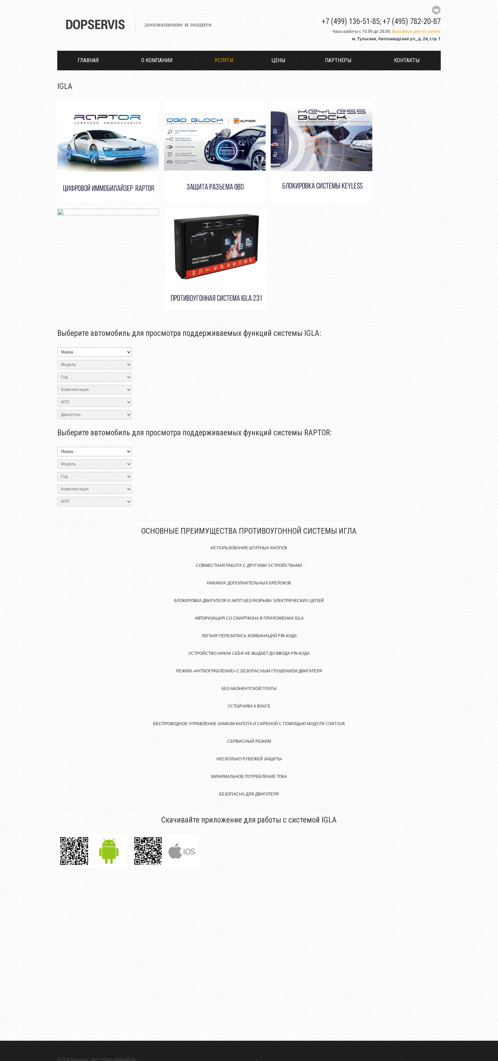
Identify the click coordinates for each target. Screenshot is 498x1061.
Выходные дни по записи (416, 31)
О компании (156, 60)
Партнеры (338, 60)
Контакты (406, 60)
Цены (278, 60)
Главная (88, 60)
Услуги (223, 60)
